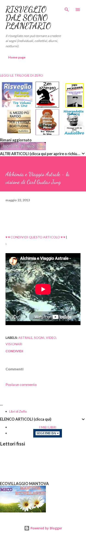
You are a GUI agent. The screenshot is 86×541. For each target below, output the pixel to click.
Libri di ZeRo (18, 411)
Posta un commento (21, 384)
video (51, 337)
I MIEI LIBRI (47, 427)
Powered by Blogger (46, 528)
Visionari (14, 344)
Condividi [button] (14, 351)
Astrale (25, 337)
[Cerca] (66, 8)
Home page (16, 57)
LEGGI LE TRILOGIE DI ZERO (21, 75)
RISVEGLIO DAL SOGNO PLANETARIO (28, 18)
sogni (39, 337)
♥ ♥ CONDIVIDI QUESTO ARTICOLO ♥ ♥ (35, 237)
